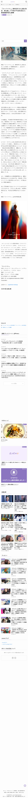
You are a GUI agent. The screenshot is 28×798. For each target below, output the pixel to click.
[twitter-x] (15, 658)
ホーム (4, 790)
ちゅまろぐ (4, 642)
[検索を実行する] (25, 41)
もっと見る (14, 383)
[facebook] (13, 658)
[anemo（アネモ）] (14, 1)
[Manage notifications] (25, 785)
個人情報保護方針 (21, 790)
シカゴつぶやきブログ (7, 644)
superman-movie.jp (13, 284)
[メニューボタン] (1, 1)
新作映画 (4, 14)
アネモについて (10, 790)
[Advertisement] (14, 28)
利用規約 (15, 790)
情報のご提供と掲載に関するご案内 (11, 792)
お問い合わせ (21, 792)
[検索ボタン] (26, 1)
